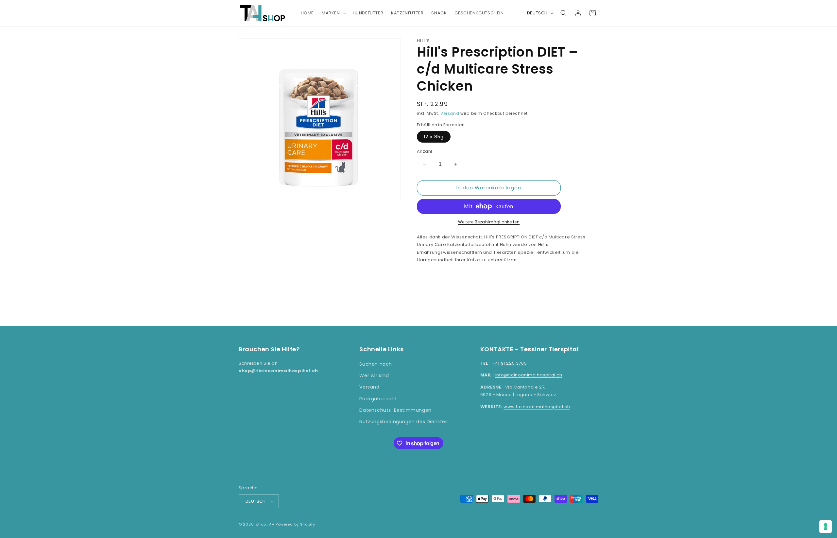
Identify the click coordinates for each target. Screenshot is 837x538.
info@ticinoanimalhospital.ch (528, 375)
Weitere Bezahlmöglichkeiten (489, 222)
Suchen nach (375, 364)
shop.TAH (265, 524)
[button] (333, 13)
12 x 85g (434, 136)
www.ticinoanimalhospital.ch (537, 407)
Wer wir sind (374, 375)
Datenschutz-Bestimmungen (395, 410)
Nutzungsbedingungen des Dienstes (403, 421)
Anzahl (424, 151)
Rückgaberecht (378, 398)
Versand (449, 113)
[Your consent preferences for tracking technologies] (825, 526)
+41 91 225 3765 (509, 363)
